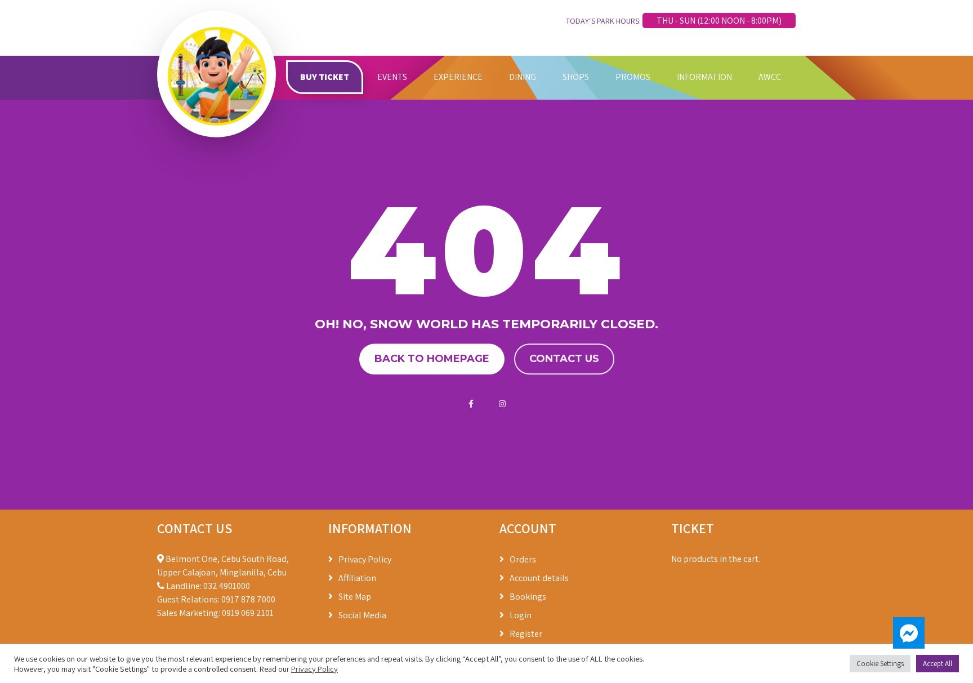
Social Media (362, 615)
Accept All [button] (937, 663)
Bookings (528, 596)
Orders (523, 559)
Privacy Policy (364, 559)
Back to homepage (431, 358)
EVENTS (392, 77)
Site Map (354, 596)
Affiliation (357, 578)
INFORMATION (704, 77)
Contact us (564, 358)
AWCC (769, 77)
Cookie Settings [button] (880, 663)
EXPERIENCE (458, 77)
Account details (539, 578)
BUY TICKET (324, 77)
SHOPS (576, 77)
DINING (522, 77)
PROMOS (632, 77)
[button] (909, 633)
